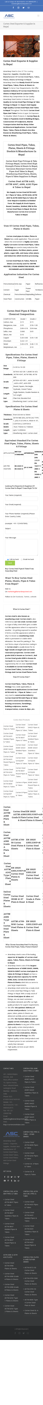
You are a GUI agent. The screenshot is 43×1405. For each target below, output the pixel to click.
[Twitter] (11, 1177)
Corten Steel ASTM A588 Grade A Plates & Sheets (12, 1276)
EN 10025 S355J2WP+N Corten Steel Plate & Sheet (33, 844)
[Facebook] (5, 1177)
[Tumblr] (11, 1181)
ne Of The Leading (26, 71)
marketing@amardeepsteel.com (21, 4)
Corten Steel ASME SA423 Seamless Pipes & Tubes (31, 1091)
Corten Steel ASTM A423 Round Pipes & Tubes (30, 1243)
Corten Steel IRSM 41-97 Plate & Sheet (18, 899)
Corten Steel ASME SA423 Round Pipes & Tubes (30, 1118)
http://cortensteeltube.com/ (14, 1124)
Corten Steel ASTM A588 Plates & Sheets (11, 1266)
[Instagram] (8, 1177)
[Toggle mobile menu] (38, 15)
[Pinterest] (8, 1181)
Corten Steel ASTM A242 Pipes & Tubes (9, 772)
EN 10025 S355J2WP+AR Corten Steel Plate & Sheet (34, 925)
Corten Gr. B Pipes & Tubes (30, 1172)
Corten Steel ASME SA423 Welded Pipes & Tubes (31, 1105)
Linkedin (33, 596)
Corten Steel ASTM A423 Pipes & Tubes (21, 727)
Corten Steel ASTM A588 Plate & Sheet (7, 816)
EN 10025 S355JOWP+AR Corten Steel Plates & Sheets (34, 816)
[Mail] (15, 1177)
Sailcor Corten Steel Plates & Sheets (7, 899)
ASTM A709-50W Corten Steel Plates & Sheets (18, 925)
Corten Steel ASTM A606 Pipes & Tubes (9, 784)
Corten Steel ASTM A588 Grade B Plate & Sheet (19, 816)
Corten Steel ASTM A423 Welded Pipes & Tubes (31, 1216)
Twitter (26, 596)
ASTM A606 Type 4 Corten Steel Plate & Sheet (7, 925)
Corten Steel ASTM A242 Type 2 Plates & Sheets (11, 1308)
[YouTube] (5, 1181)
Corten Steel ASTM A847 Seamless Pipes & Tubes (11, 1214)
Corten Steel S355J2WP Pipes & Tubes (21, 761)
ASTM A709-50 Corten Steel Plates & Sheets (18, 844)
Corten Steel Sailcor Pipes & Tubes (33, 794)
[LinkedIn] (15, 1181)
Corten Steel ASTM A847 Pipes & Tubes (21, 738)
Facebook (19, 596)
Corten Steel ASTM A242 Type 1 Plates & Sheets (11, 1298)
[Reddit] (18, 1181)
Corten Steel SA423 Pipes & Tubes (33, 727)
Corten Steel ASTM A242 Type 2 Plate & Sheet (7, 873)
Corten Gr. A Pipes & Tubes (32, 1165)
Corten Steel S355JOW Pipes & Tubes (33, 761)
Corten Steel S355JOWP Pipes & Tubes (9, 794)
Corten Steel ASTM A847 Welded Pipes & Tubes (11, 1227)
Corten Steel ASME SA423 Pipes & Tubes (9, 749)
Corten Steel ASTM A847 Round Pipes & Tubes (10, 1241)
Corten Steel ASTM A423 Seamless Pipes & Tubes (31, 1230)
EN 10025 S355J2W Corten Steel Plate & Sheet (33, 874)
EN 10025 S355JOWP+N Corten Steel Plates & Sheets (18, 873)
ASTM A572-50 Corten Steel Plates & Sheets (31, 1270)
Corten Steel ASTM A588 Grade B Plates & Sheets (12, 1287)
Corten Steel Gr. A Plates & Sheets (31, 1311)
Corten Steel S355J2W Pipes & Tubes (33, 772)
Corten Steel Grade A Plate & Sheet (33, 899)
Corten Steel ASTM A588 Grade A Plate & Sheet (7, 844)
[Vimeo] (18, 1177)
